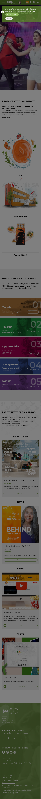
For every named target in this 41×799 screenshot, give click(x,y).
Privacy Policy (31, 11)
